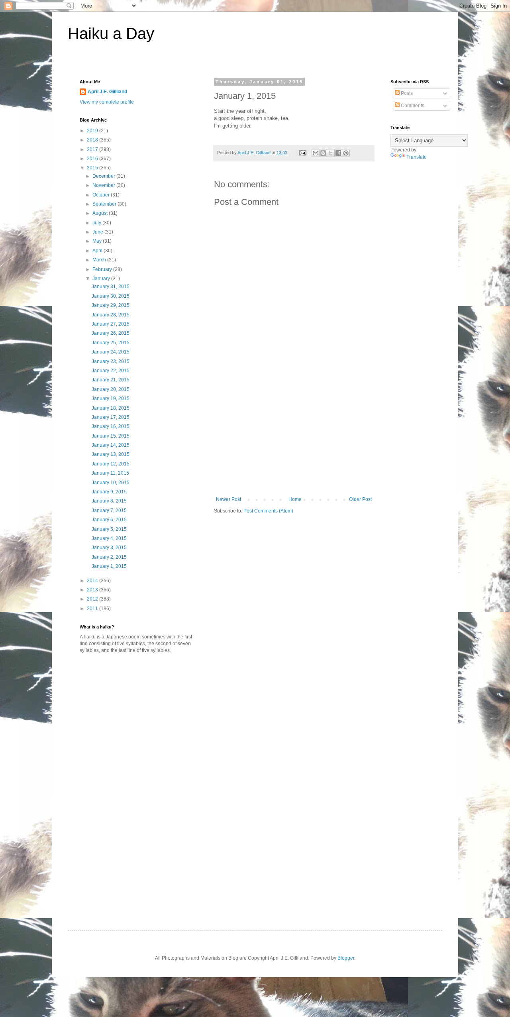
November (104, 185)
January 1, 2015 (109, 566)
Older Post (360, 499)
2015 (93, 168)
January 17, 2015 (110, 417)
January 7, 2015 (109, 510)
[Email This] (316, 153)
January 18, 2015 (110, 408)
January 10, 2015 (110, 482)
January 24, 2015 (110, 352)
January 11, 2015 (110, 473)
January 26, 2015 (110, 333)
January (101, 278)
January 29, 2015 (110, 305)
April (98, 250)
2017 (93, 149)
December (104, 176)
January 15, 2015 (110, 436)
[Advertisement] (294, 437)
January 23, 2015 (110, 361)
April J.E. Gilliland (107, 91)
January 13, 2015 (110, 454)
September (105, 204)
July (97, 223)
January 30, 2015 (110, 296)
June (98, 232)
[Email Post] (302, 152)
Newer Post (228, 499)
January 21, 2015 (110, 380)
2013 (93, 590)
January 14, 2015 (110, 445)
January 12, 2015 (110, 464)
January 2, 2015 (109, 557)
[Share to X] (331, 153)
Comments (412, 105)
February (102, 269)
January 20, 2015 (110, 389)
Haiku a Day (111, 33)
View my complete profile (107, 102)
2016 (93, 158)
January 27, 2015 (110, 324)
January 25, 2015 (110, 343)
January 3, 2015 (109, 547)
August (100, 213)
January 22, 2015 (110, 370)
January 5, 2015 (109, 529)
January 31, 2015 (110, 286)
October (101, 195)
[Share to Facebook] (338, 153)
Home (295, 499)
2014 (93, 580)
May (97, 241)
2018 (93, 140)
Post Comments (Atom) (268, 511)
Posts (406, 93)
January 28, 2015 (110, 315)
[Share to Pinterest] (346, 153)
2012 (93, 599)
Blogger (345, 958)
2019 (93, 131)
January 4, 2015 (109, 538)
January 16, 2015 (110, 426)
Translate (416, 157)
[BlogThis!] (323, 153)
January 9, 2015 (109, 492)
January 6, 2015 (109, 519)
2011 (93, 608)
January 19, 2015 (110, 398)
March (99, 260)
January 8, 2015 (109, 501)
